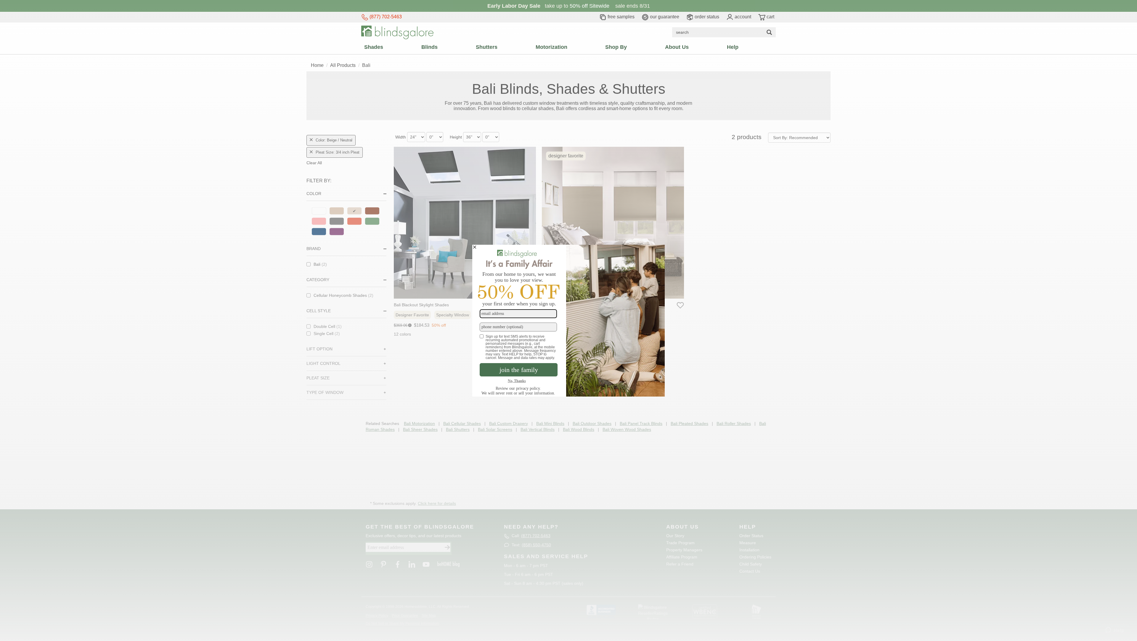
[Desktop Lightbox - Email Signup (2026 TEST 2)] (568, 321)
